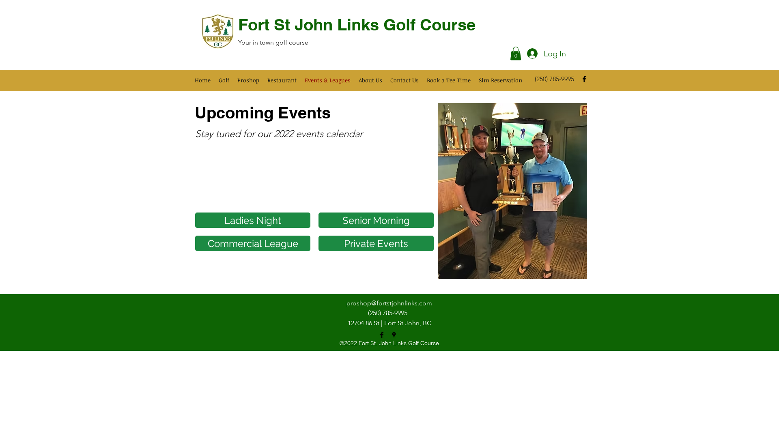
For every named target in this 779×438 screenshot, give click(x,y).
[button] (515, 53)
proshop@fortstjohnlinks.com (389, 303)
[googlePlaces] (394, 335)
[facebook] (584, 79)
